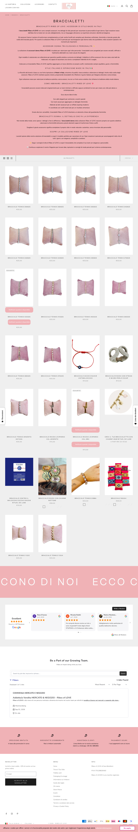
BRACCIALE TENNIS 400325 (85, 317)
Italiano (28, 823)
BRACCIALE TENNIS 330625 (19, 258)
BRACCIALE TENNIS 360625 (85, 207)
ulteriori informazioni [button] (104, 828)
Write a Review (119, 609)
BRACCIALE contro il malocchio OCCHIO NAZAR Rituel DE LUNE (19, 500)
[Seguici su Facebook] (6, 814)
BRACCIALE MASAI (118, 498)
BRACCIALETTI (25, 15)
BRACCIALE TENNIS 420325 (19, 317)
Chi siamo (56, 786)
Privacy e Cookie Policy (61, 806)
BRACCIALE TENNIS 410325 (52, 317)
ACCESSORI (39, 4)
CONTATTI (53, 4)
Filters (15, 680)
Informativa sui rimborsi (61, 780)
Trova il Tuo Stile (59, 770)
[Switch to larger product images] (4, 158)
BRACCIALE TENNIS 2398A (86, 498)
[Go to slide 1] (78, 632)
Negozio (15, 15)
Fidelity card (57, 773)
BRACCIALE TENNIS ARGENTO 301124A (19, 438)
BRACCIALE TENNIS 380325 (19, 376)
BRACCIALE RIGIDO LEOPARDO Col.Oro (85, 438)
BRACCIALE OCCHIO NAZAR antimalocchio (85, 377)
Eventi (55, 793)
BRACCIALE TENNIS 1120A (52, 555)
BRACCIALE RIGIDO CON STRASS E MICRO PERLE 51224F (118, 377)
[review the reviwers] (59, 616)
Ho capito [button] (127, 828)
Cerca (55, 766)
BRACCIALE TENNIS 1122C (19, 555)
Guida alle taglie (58, 783)
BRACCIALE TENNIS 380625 (52, 207)
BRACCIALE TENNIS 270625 (118, 258)
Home (7, 15)
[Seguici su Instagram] (12, 814)
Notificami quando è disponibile (19, 310)
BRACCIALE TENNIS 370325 (52, 376)
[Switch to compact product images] (12, 158)
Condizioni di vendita (60, 800)
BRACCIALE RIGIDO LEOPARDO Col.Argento (52, 438)
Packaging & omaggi (60, 776)
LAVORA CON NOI (12, 7)
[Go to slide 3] (81, 632)
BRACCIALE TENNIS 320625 (52, 258)
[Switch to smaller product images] (8, 158)
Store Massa (57, 790)
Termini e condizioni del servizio (63, 803)
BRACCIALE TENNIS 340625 (118, 207)
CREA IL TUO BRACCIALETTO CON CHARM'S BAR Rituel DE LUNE (119, 438)
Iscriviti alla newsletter (20, 782)
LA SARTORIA (10, 4)
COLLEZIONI (25, 4)
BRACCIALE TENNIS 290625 (85, 258)
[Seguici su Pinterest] (17, 814)
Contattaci (56, 796)
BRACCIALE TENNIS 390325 (118, 317)
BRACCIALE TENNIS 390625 (19, 207)
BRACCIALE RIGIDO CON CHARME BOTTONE (52, 499)
